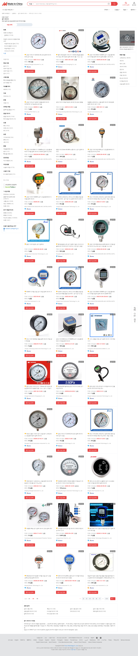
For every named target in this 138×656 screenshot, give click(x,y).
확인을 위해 (8, 154)
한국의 (81, 640)
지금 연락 (31, 71)
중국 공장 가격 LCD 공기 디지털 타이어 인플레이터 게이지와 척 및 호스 (101, 387)
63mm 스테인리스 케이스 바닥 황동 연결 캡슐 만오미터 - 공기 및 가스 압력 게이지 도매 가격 (69, 198)
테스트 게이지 (124, 78)
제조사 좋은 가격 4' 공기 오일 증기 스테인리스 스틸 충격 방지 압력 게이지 (38, 435)
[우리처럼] (97, 637)
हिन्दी (99, 640)
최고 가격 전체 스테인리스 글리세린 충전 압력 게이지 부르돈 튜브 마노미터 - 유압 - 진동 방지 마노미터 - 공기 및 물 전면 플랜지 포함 (101, 198)
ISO (6, 126)
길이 (6, 66)
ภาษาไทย (104, 640)
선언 (46, 637)
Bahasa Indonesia (125, 640)
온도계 (122, 69)
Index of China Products (80, 642)
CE (6, 130)
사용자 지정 (8, 167)
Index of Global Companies (95, 642)
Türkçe (110, 640)
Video (81, 30)
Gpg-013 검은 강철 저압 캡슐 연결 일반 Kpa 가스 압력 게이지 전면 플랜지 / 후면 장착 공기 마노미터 (101, 577)
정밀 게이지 (123, 72)
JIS (6, 142)
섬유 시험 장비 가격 (75, 609)
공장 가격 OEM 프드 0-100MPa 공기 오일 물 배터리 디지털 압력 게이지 (69, 340)
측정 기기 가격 (51, 609)
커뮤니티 (8, 128)
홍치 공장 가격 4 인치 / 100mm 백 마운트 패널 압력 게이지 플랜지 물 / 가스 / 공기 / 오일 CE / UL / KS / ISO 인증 (38, 387)
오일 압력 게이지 (124, 84)
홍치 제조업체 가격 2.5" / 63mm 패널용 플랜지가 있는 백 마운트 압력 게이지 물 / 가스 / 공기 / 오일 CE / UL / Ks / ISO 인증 (70, 56)
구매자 (106, 10)
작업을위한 (8, 149)
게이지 (122, 61)
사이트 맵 (86, 637)
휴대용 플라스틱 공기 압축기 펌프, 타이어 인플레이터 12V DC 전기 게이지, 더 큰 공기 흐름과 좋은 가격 (70, 245)
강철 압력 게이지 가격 (30, 611)
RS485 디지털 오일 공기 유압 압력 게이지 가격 (38, 292)
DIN (6, 140)
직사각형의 (8, 160)
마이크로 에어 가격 (52, 614)
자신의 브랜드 (10, 218)
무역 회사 (9, 194)
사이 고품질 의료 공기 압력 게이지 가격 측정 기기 (101, 340)
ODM (7, 213)
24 (29, 599)
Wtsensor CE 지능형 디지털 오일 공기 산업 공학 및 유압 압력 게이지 (38, 577)
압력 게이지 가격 (29, 614)
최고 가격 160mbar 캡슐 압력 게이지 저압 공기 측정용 (38, 340)
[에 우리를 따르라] (100, 637)
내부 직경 (7, 71)
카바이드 (7, 96)
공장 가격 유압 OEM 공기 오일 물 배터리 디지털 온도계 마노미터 (101, 150)
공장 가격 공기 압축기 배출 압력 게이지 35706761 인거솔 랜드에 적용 (37, 103)
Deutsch (53, 640)
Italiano (66, 640)
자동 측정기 (9, 48)
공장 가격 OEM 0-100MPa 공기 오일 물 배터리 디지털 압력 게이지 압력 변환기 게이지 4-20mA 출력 (101, 56)
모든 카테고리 (8, 10)
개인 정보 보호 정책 (62, 637)
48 (37, 599)
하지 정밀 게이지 (9, 119)
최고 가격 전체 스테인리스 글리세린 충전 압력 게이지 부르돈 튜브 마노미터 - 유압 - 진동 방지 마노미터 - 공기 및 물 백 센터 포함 (101, 435)
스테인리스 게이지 (125, 58)
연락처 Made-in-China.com (75, 637)
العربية (86, 640)
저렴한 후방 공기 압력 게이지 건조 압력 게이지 (38, 529)
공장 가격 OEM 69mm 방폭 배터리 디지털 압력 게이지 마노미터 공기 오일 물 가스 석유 (101, 245)
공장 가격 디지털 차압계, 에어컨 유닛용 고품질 (69, 102)
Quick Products (52, 642)
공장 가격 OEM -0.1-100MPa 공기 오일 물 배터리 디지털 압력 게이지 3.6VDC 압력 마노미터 (38, 150)
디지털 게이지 (124, 81)
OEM (7, 215)
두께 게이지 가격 (75, 611)
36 (33, 598)
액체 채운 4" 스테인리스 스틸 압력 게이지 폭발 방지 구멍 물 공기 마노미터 (38, 482)
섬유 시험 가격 (28, 609)
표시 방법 (7, 82)
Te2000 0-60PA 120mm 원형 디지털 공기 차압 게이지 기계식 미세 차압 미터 (69, 482)
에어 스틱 (122, 63)
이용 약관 (73, 649)
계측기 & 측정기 (8, 33)
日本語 (35, 640)
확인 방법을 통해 (9, 80)
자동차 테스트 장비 (11, 43)
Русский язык (73, 640)
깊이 (6, 73)
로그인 (134, 5)
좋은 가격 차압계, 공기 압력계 (35, 244)
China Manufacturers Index (65, 642)
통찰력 (92, 637)
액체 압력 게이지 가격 (99, 611)
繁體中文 (29, 640)
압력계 (8, 35)
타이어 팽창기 (10, 46)
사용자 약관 (52, 637)
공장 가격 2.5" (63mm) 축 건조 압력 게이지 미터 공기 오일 (38, 56)
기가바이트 (8, 137)
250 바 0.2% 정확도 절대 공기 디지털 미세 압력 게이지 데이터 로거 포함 (70, 577)
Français (41, 640)
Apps (124, 10)
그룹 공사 (8, 201)
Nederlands (93, 640)
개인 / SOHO (8, 204)
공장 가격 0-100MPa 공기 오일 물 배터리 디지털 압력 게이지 (38, 198)
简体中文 (22, 640)
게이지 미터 (123, 66)
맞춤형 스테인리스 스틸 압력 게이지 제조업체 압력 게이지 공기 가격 (101, 103)
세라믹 (7, 89)
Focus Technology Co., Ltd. (71, 645)
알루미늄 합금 (9, 110)
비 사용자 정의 (9, 174)
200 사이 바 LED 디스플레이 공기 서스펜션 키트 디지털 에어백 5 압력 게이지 (101, 482)
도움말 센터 (40, 637)
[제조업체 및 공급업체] (12, 4)
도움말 (117, 10)
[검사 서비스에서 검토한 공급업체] (11, 184)
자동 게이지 (123, 75)
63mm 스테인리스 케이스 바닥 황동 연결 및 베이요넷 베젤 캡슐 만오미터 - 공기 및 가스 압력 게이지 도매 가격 (70, 293)
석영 (6, 103)
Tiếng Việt (116, 640)
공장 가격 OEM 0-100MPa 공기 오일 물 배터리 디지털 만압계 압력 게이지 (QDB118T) (101, 292)
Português (60, 640)
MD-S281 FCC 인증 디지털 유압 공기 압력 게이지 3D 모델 (101, 529)
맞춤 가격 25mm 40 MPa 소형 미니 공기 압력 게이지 (70, 150)
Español (47, 640)
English (16, 640)
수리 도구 (9, 51)
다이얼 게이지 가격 (52, 611)
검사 (6, 151)
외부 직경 (7, 68)
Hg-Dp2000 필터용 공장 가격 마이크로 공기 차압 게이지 (69, 387)
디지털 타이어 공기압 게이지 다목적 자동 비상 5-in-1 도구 (69, 529)
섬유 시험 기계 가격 (98, 609)
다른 (4, 53)
